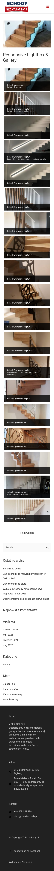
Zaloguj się (9, 684)
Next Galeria (27, 532)
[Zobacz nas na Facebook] (24, 851)
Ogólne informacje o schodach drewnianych (26, 599)
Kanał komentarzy (12, 694)
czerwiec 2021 (10, 629)
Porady (6, 664)
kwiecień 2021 (10, 640)
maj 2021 (8, 635)
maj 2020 (8, 645)
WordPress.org (10, 699)
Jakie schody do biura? (15, 583)
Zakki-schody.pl (30, 837)
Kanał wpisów (10, 689)
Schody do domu (12, 568)
